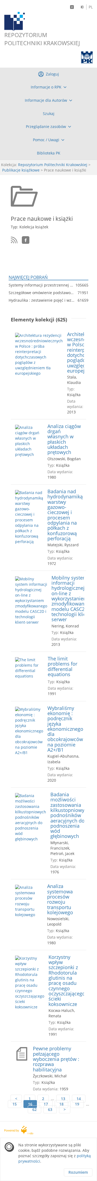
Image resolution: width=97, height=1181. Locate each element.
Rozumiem (78, 1172)
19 (77, 1104)
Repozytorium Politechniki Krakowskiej (52, 164)
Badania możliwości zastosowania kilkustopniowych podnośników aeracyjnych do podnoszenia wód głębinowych (70, 815)
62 (34, 1109)
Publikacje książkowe (21, 170)
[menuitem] (48, 87)
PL (91, 7)
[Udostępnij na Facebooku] (25, 240)
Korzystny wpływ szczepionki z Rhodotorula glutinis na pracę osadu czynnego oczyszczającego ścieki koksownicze (66, 981)
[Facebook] (72, 7)
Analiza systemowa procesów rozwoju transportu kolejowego (60, 899)
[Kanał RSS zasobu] (14, 240)
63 (50, 1109)
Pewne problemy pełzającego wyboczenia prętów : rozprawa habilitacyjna (56, 1059)
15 (14, 1104)
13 (63, 1098)
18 (61, 1104)
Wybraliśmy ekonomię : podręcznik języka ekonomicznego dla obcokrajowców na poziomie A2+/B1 (65, 729)
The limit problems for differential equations (62, 666)
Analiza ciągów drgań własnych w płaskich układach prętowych (64, 439)
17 (46, 1104)
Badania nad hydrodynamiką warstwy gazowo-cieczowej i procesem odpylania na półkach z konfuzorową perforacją (65, 515)
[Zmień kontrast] (82, 7)
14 (79, 1098)
